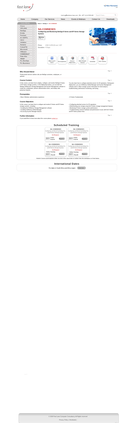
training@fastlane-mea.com (69, 15)
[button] (69, 418)
